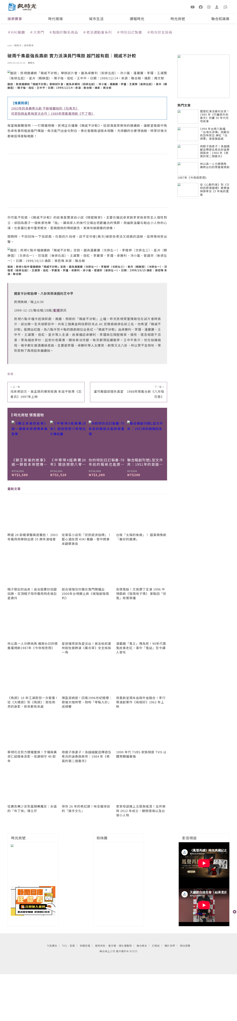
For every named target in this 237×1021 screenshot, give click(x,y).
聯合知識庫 (220, 18)
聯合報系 (142, 945)
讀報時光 (137, 18)
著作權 (112, 945)
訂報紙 (156, 945)
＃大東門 (37, 32)
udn (9, 45)
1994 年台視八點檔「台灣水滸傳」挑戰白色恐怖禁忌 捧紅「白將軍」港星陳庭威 (215, 134)
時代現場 (55, 18)
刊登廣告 (52, 945)
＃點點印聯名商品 (63, 32)
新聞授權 (85, 945)
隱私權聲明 (125, 945)
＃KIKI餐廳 (16, 32)
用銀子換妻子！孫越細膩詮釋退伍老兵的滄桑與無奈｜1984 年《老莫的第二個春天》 (215, 151)
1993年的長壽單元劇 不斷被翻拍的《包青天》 (45, 108)
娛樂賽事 (14, 18)
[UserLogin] (217, 6)
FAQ (64, 945)
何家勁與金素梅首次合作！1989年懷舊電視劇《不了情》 (53, 113)
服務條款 (100, 945)
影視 (10, 374)
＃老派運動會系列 (97, 32)
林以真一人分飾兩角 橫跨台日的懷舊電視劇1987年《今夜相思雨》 (203, 171)
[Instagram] (209, 6)
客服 (72, 945)
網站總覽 (185, 945)
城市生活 (96, 18)
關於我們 (170, 945)
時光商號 (178, 18)
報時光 (18, 45)
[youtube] (193, 6)
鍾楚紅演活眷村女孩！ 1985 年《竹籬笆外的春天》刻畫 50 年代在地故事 (215, 116)
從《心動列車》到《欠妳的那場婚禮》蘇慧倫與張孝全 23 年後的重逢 (215, 190)
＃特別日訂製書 (129, 32)
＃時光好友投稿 (159, 32)
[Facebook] (201, 6)
